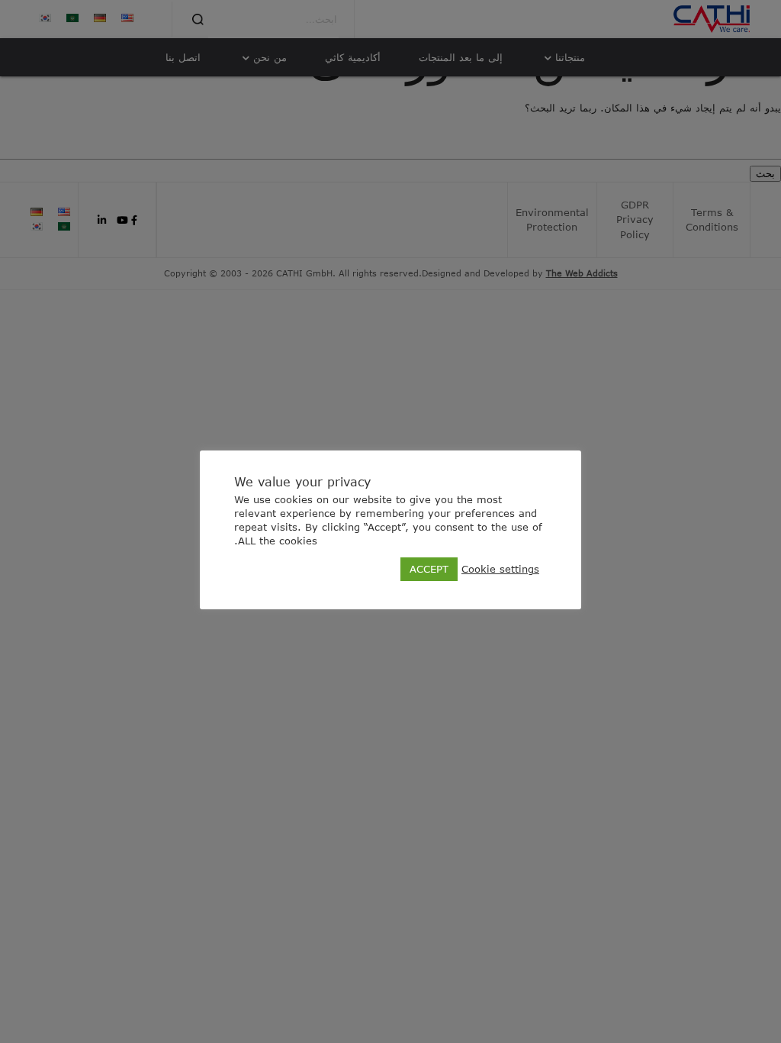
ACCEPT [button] (429, 569)
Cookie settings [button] (500, 569)
